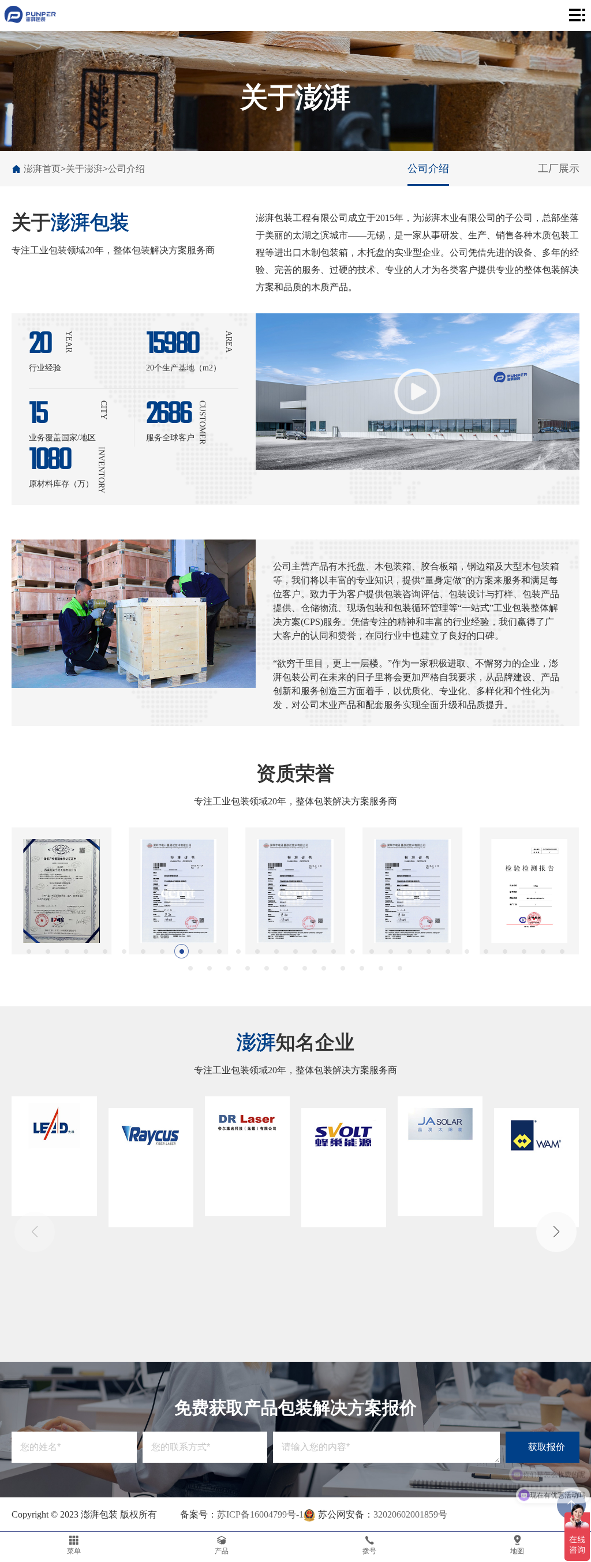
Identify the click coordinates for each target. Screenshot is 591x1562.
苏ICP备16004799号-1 (260, 1514)
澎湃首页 (42, 169)
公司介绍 (126, 169)
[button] (29, 951)
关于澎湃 (84, 169)
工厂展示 (558, 168)
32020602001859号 (410, 1514)
